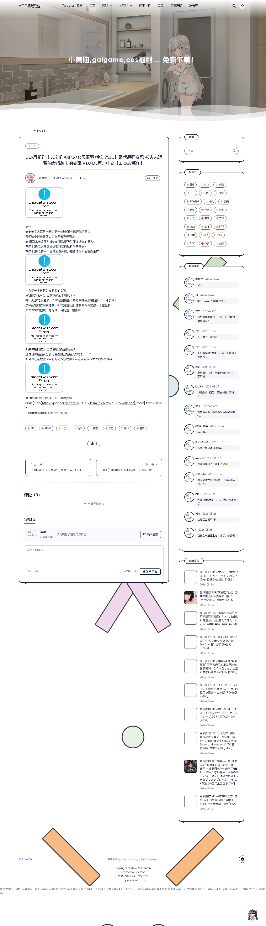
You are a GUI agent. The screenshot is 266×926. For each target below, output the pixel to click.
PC (34, 146)
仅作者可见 (129, 571)
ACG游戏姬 (144, 868)
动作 (79, 428)
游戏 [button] (105, 5)
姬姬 (44, 178)
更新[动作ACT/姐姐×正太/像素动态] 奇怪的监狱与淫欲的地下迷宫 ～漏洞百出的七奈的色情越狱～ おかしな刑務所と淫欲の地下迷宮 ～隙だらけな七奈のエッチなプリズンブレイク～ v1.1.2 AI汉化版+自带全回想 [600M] (219, 772)
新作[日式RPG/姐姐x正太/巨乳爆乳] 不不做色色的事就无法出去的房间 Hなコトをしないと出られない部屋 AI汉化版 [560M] (219, 667)
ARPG (47, 428)
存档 (206, 210)
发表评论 (151, 571)
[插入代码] (36, 571)
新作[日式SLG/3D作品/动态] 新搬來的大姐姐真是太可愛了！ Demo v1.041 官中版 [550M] (219, 596)
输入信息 (152, 534)
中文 (64, 428)
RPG (206, 193)
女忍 (110, 428)
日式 (192, 193)
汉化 (206, 184)
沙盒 (219, 235)
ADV (192, 243)
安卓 (221, 218)
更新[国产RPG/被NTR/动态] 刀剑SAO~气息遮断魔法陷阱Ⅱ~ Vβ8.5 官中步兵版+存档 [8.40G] (219, 800)
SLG (192, 184)
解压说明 (144, 5)
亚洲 (206, 226)
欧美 (226, 201)
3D (32, 428)
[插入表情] (29, 571)
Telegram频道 (72, 5)
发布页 (193, 5)
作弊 (206, 243)
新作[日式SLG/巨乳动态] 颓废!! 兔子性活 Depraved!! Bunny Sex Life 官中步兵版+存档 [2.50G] (218, 643)
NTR (221, 226)
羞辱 (142, 428)
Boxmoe (140, 872)
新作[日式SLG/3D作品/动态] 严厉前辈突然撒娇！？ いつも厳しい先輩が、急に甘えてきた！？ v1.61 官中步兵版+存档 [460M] (219, 618)
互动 (192, 226)
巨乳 (221, 210)
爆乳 (206, 218)
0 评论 (154, 178)
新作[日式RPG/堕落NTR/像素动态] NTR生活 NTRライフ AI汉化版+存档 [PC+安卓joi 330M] (219, 576)
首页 (92, 5)
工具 (160, 5)
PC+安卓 (194, 201)
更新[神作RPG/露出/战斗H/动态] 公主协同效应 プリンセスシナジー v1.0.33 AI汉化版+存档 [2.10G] (219, 715)
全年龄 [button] (123, 5)
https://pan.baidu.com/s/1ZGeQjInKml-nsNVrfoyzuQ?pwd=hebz (88, 403)
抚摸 (221, 243)
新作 (126, 428)
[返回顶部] (252, 914)
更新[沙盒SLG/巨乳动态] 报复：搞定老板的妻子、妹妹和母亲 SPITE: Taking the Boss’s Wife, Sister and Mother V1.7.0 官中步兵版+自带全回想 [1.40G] (219, 741)
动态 (95, 428)
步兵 (192, 218)
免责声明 (176, 5)
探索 (192, 235)
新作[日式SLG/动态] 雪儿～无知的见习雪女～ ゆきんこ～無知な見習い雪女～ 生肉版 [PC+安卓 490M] (219, 691)
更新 (221, 193)
